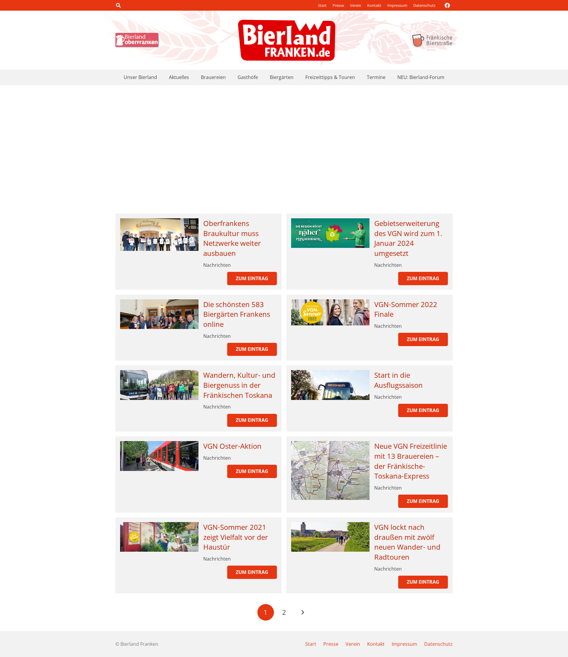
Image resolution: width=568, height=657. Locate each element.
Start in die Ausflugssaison (398, 380)
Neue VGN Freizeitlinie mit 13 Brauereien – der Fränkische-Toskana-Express (410, 461)
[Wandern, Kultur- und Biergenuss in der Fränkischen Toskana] (159, 385)
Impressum (397, 5)
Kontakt (374, 5)
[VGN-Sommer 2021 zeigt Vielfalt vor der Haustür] (159, 537)
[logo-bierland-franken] (286, 40)
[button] (118, 5)
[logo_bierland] (138, 40)
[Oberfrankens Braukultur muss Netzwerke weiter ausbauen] (159, 234)
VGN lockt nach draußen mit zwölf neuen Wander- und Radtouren (407, 542)
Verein (355, 5)
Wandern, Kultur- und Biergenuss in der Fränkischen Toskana (239, 385)
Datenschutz (424, 5)
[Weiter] (302, 612)
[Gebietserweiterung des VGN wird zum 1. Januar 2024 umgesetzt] (330, 233)
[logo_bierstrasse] (432, 40)
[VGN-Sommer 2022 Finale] (330, 312)
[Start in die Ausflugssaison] (330, 385)
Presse (338, 5)
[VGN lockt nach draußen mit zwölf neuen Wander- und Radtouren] (330, 537)
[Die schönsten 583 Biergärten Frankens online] (159, 314)
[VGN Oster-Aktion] (159, 456)
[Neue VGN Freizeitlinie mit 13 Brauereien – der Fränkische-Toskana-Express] (330, 470)
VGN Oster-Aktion (232, 446)
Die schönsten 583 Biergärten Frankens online (236, 314)
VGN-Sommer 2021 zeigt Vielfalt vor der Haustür (235, 537)
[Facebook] (447, 5)
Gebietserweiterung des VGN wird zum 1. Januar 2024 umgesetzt (408, 238)
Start (322, 5)
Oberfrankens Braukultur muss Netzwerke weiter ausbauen (232, 238)
